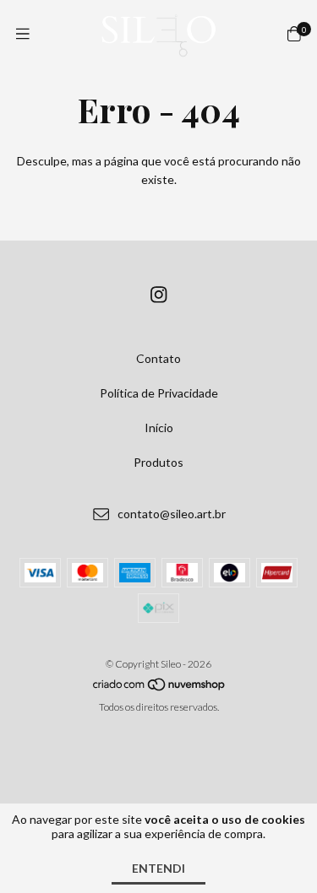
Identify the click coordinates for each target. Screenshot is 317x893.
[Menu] (23, 34)
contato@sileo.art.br (172, 513)
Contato (158, 358)
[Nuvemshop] (159, 687)
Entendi (158, 868)
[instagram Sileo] (159, 294)
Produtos (158, 462)
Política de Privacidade (159, 393)
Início (159, 427)
